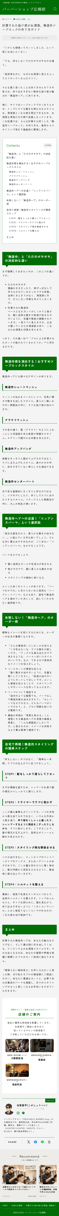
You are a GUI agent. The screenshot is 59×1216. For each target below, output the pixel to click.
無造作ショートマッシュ (21, 171)
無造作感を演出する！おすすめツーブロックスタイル (29, 165)
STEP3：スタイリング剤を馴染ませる (28, 226)
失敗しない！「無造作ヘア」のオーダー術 (29, 201)
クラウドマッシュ (18, 175)
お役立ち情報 (20, 19)
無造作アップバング (19, 179)
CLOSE (48, 145)
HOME (5, 1205)
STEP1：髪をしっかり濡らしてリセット (29, 218)
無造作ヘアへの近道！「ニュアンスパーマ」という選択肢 (29, 192)
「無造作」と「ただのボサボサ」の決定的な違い (29, 155)
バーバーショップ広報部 (24, 9)
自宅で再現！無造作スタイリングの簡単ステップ (29, 211)
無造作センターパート (20, 184)
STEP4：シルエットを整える (24, 230)
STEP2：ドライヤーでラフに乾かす (27, 222)
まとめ (10, 237)
